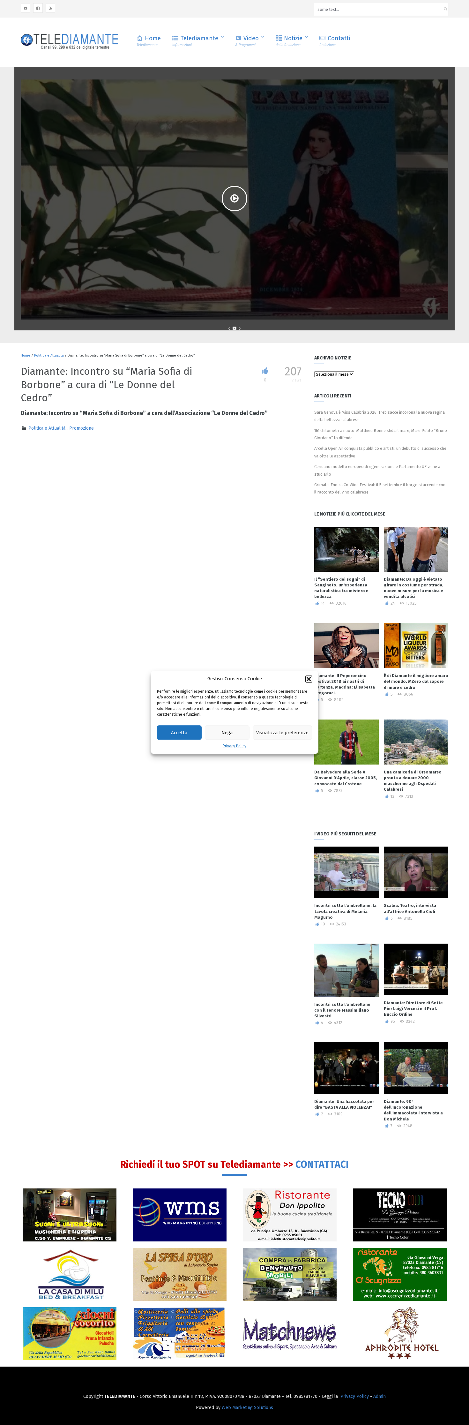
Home (149, 40)
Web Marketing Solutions (247, 1407)
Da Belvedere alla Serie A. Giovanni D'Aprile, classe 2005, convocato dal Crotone (345, 778)
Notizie (289, 40)
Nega (227, 732)
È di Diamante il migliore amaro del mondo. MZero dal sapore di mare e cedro (416, 681)
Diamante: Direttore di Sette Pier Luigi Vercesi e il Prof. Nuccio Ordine (413, 1008)
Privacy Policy (234, 746)
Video (247, 40)
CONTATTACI (322, 1164)
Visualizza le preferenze (282, 732)
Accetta (179, 732)
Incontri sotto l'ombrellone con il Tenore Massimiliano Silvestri (342, 1010)
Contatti (334, 40)
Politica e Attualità (49, 355)
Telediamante (195, 40)
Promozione (81, 428)
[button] (309, 679)
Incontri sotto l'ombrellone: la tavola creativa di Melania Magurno (345, 911)
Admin (379, 1396)
